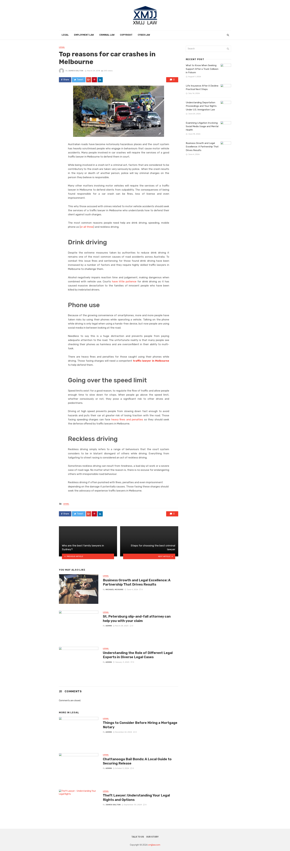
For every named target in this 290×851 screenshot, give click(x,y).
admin (109, 626)
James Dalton (75, 71)
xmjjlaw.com (154, 845)
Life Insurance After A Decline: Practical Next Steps (202, 87)
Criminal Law (107, 35)
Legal (65, 35)
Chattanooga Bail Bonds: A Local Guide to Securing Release (137, 761)
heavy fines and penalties (127, 419)
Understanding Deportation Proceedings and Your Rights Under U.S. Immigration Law (201, 106)
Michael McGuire (114, 589)
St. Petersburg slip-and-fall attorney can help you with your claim (137, 619)
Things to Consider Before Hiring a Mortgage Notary (140, 725)
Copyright (126, 35)
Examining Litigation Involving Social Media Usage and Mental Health (202, 126)
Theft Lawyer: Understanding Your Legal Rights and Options (136, 797)
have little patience (124, 281)
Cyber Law (144, 35)
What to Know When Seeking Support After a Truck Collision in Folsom (202, 69)
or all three (86, 226)
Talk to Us (137, 837)
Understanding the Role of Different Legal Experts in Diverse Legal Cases (138, 655)
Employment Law (84, 35)
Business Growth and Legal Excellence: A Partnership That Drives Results (136, 582)
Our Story (152, 837)
